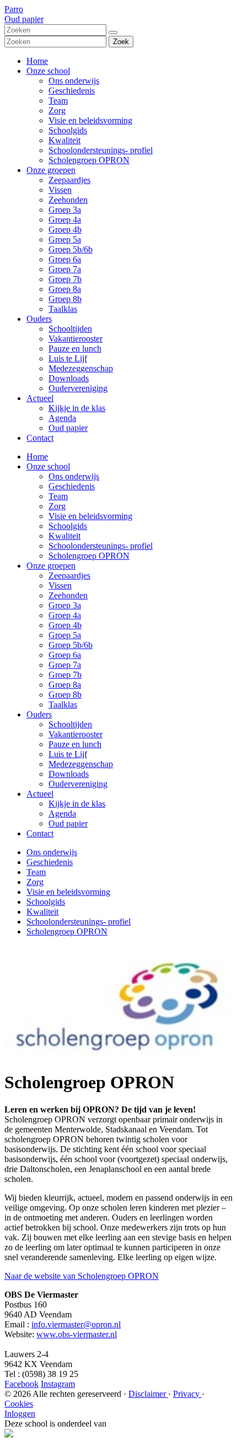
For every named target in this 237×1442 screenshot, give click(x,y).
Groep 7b (65, 279)
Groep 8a (65, 289)
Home (37, 61)
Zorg (57, 110)
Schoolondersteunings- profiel (101, 150)
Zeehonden (68, 199)
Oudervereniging (78, 388)
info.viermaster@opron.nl (76, 1324)
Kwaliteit (64, 140)
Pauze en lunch (75, 348)
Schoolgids (68, 130)
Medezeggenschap (81, 368)
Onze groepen (51, 170)
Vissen (60, 190)
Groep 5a (65, 239)
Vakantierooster (76, 338)
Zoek (121, 41)
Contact (39, 437)
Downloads (69, 378)
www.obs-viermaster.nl (76, 1334)
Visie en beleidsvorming (90, 120)
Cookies (18, 1403)
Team (58, 100)
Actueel (39, 398)
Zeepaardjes (69, 180)
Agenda (62, 418)
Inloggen (19, 1413)
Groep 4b (65, 229)
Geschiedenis (72, 90)
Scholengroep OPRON (89, 160)
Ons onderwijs (74, 80)
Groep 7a (65, 269)
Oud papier (68, 428)
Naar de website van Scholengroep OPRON (81, 1276)
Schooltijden (70, 328)
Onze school (48, 70)
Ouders (39, 318)
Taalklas (63, 309)
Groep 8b (65, 299)
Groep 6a (65, 259)
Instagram (58, 1384)
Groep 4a (65, 219)
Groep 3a (65, 209)
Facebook (21, 1384)
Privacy (187, 1393)
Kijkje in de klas (77, 408)
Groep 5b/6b (71, 249)
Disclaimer (148, 1393)
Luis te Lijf (68, 358)
